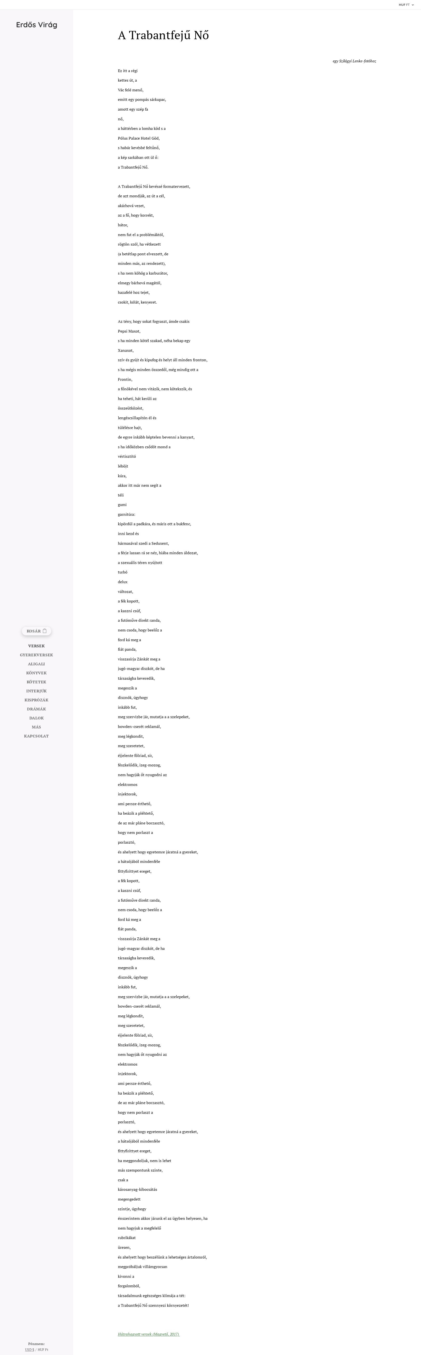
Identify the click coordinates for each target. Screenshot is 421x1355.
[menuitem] (36, 646)
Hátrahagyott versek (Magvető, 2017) (149, 1334)
